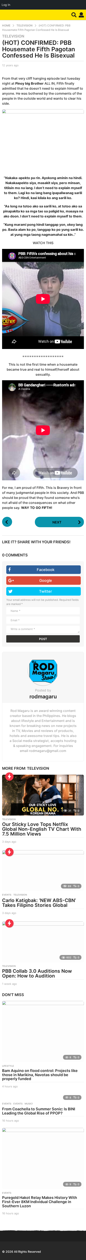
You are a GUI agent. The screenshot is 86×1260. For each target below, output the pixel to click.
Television (13, 36)
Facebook (45, 569)
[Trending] (9, 776)
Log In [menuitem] (6, 4)
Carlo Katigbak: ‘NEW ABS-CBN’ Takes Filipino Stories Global (39, 902)
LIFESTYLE (8, 1066)
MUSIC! (29, 1103)
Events (6, 1103)
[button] (74, 15)
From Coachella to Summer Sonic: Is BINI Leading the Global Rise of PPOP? (38, 1111)
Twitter (45, 591)
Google (45, 580)
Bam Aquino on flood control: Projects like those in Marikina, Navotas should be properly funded (40, 1074)
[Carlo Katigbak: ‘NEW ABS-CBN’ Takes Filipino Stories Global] (43, 870)
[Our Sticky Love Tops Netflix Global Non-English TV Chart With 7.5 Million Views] (43, 795)
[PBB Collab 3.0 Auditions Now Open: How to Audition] (43, 941)
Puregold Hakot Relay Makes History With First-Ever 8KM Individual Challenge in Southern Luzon (39, 1201)
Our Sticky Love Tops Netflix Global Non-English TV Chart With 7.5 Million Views (41, 829)
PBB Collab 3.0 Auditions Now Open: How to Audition (37, 973)
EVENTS (6, 895)
